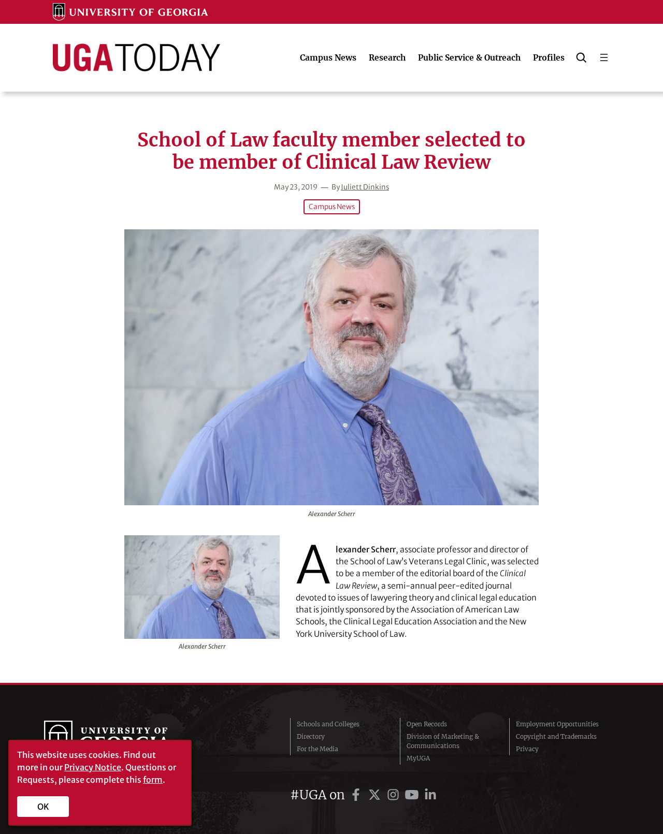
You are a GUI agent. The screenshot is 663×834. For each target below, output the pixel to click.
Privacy (527, 749)
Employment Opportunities (557, 724)
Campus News (332, 206)
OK (43, 806)
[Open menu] (604, 57)
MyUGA (418, 758)
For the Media (317, 749)
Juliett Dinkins (365, 187)
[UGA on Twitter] (376, 795)
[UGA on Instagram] (394, 795)
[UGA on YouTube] (413, 795)
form (153, 779)
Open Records (427, 724)
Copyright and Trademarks (556, 736)
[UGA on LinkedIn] (430, 795)
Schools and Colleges (328, 724)
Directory (311, 736)
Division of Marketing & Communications (443, 741)
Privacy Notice (92, 767)
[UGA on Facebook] (357, 795)
